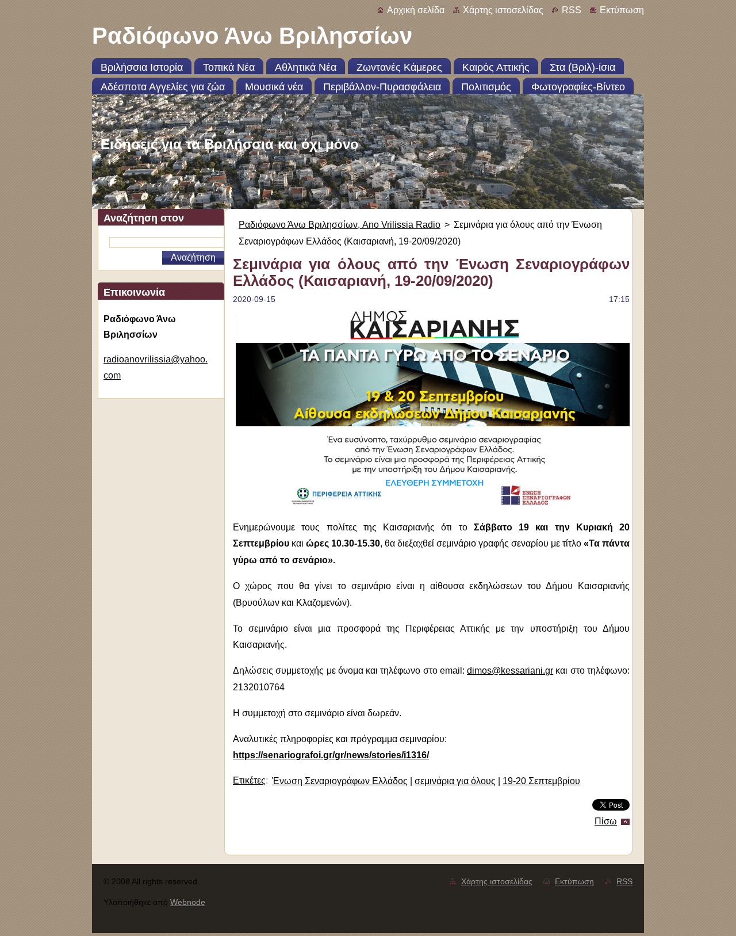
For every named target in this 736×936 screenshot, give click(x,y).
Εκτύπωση (622, 10)
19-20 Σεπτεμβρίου (541, 781)
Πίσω (606, 821)
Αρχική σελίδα (415, 10)
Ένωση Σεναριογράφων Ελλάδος (340, 781)
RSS (571, 10)
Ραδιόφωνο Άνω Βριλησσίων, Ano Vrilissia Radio (339, 225)
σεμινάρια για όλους (455, 781)
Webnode (187, 902)
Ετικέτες (249, 780)
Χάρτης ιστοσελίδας (503, 10)
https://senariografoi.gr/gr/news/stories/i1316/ (331, 755)
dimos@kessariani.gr (510, 670)
